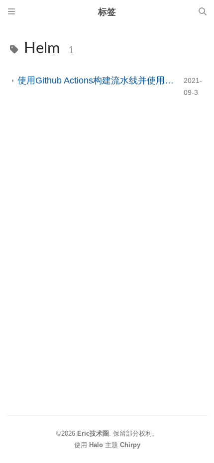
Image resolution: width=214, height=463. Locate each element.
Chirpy (130, 445)
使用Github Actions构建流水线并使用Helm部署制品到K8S (96, 80)
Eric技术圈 (93, 433)
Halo (96, 445)
